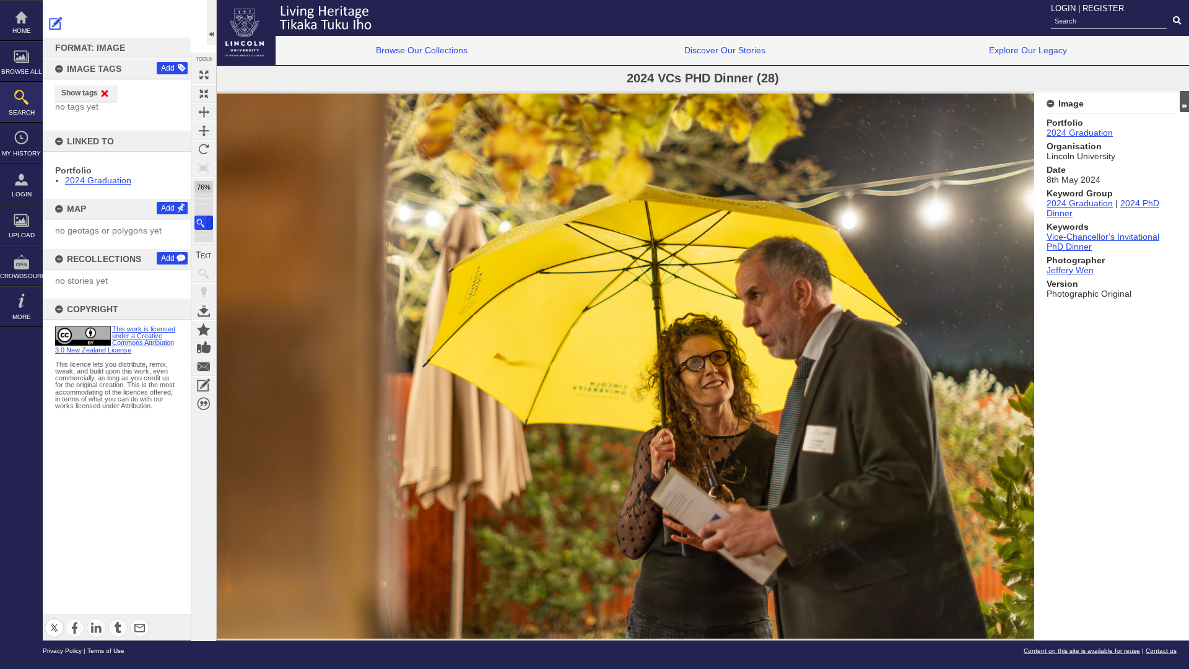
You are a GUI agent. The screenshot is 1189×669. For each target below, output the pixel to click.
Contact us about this (203, 366)
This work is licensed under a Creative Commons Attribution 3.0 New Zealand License (115, 339)
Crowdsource (21, 276)
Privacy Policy (62, 650)
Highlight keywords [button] (203, 292)
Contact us (1161, 650)
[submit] (1177, 21)
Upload (22, 235)
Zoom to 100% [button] (203, 168)
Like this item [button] (203, 348)
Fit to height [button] (203, 130)
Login (22, 194)
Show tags (79, 93)
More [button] (21, 316)
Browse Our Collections (422, 50)
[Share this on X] (54, 620)
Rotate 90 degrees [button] (203, 149)
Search (22, 112)
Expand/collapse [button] (1184, 101)
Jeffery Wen (1070, 270)
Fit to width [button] (203, 112)
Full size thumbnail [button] (203, 75)
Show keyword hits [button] (203, 274)
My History (21, 153)
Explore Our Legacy (1028, 50)
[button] (203, 223)
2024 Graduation (98, 180)
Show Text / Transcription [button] (203, 255)
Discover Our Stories (724, 50)
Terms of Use (105, 650)
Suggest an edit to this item (56, 23)
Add (168, 68)
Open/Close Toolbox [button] (211, 22)
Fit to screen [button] (203, 93)
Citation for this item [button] (203, 404)
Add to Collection (203, 329)
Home (21, 30)
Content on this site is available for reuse (1082, 650)
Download (203, 311)
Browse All (21, 71)
